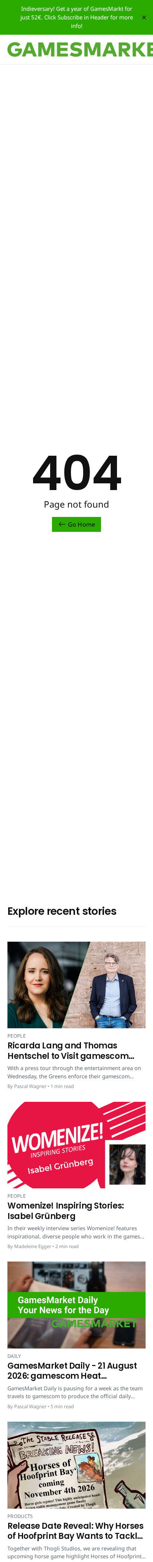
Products (20, 1516)
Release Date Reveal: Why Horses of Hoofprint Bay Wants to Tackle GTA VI (75, 1536)
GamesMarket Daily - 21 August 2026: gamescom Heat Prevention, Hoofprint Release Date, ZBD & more (72, 1381)
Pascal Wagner (30, 1086)
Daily (14, 1356)
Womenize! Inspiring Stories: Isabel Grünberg (65, 1211)
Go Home (81, 524)
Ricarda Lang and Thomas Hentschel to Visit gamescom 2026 (67, 1056)
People (16, 1035)
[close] (144, 18)
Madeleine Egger (32, 1246)
